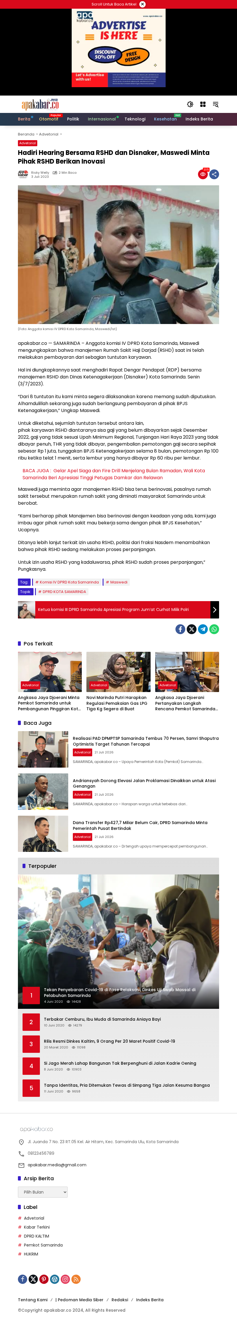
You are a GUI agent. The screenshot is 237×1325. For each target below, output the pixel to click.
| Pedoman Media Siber (79, 1300)
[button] (190, 104)
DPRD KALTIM (36, 1236)
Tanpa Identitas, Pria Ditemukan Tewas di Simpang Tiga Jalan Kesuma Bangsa (127, 1085)
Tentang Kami (32, 1300)
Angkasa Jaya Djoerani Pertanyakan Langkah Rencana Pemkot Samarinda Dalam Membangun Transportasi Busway (185, 703)
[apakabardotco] (40, 104)
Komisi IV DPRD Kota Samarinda (69, 582)
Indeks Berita (150, 1300)
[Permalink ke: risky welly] (24, 174)
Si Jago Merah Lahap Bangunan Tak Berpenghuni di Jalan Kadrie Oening (120, 1063)
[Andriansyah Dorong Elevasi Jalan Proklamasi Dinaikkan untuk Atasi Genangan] (43, 791)
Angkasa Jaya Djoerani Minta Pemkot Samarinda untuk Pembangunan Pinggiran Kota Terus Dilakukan (49, 703)
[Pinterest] (44, 1279)
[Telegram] (203, 629)
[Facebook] (180, 629)
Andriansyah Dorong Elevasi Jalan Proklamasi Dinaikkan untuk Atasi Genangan (144, 783)
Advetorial (27, 143)
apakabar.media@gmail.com (57, 1165)
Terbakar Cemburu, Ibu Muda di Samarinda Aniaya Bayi (102, 1019)
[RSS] (76, 1279)
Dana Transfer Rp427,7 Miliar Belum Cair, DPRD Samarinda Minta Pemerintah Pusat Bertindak (140, 825)
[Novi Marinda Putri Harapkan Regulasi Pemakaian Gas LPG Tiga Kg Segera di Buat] (118, 672)
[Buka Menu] (202, 104)
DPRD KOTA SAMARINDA (64, 591)
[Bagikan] (214, 174)
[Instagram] (65, 1279)
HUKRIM (31, 1254)
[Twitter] (192, 629)
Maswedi (118, 582)
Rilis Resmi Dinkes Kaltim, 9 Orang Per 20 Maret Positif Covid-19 (109, 1041)
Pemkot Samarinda (43, 1245)
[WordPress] (54, 1279)
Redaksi (120, 1300)
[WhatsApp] (214, 629)
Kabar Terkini (37, 1227)
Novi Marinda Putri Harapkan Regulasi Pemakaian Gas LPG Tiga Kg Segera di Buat (116, 703)
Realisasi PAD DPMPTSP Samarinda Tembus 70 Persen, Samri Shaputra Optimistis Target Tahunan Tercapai (146, 741)
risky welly (40, 172)
